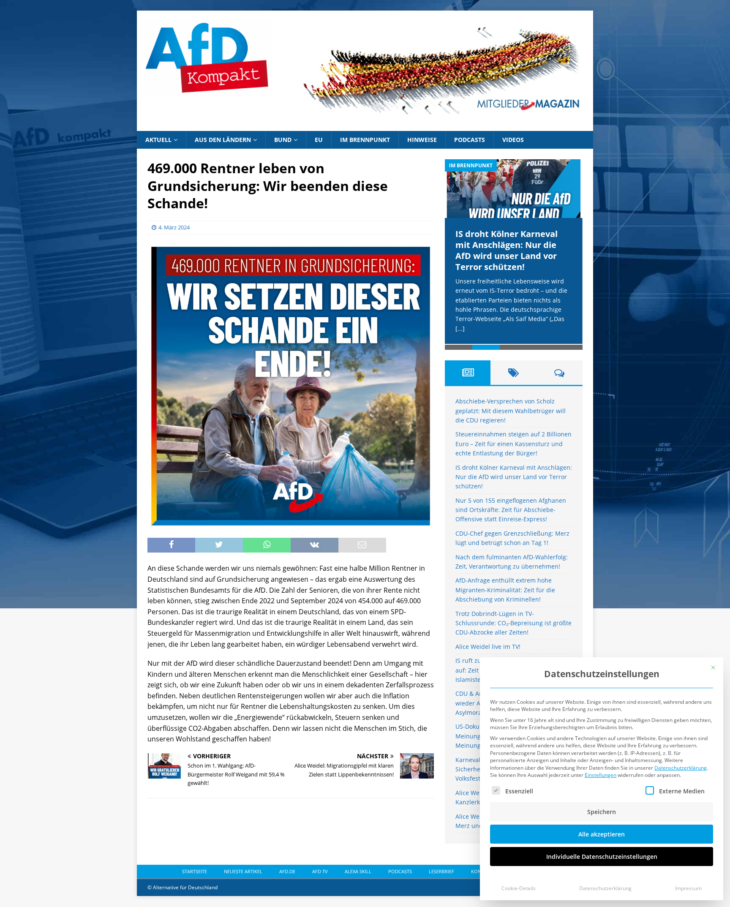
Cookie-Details (518, 888)
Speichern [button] (601, 812)
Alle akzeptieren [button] (601, 834)
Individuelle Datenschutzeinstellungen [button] (601, 857)
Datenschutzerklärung (680, 767)
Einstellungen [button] (600, 775)
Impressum (688, 888)
